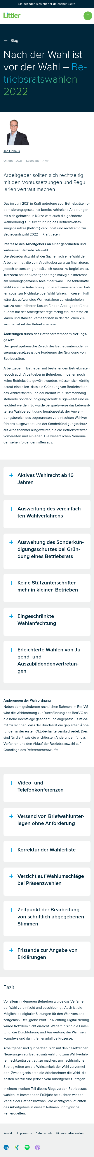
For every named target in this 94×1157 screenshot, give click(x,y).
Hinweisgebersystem (70, 1133)
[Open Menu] (88, 15)
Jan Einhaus (11, 151)
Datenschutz (43, 1133)
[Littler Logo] (12, 15)
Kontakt (8, 1133)
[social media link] (6, 1147)
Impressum (24, 1133)
